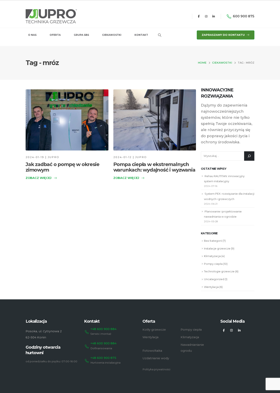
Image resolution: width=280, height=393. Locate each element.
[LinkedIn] (213, 16)
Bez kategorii (213, 240)
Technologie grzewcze (219, 271)
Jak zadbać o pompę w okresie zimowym (62, 167)
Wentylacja (211, 287)
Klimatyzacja (212, 256)
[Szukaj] (249, 156)
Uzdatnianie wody (155, 358)
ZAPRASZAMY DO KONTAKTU (224, 34)
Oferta (55, 34)
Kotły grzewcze (154, 329)
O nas (32, 34)
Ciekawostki (111, 34)
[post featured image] (67, 119)
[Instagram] (206, 16)
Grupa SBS (81, 34)
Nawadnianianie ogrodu (192, 348)
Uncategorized (214, 279)
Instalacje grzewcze (217, 248)
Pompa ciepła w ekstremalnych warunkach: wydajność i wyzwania (154, 167)
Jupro (53, 157)
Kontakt (141, 34)
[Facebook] (198, 16)
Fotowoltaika (152, 351)
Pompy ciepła (213, 263)
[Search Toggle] (160, 35)
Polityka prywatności (156, 369)
